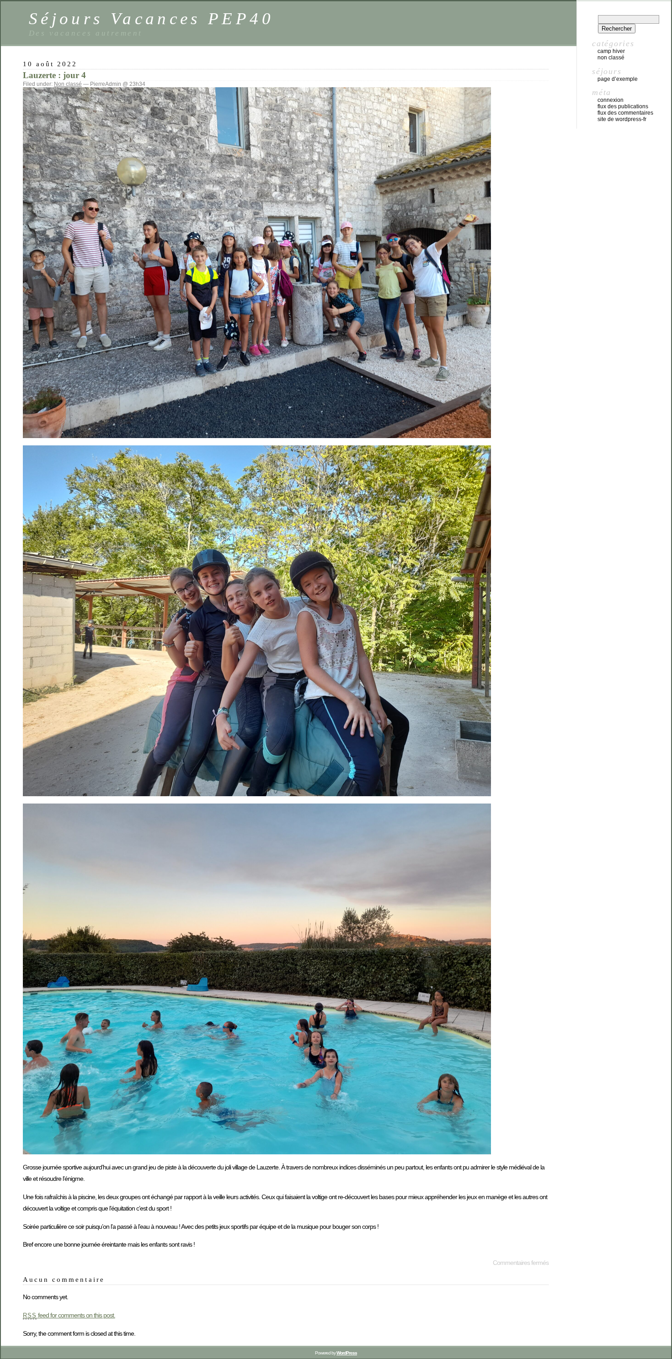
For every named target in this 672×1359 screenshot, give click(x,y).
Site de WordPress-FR (621, 119)
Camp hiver (611, 51)
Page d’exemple (617, 79)
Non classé (68, 84)
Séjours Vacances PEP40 (151, 18)
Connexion (610, 100)
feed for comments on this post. (69, 1315)
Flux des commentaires (625, 113)
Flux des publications (622, 106)
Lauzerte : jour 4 (54, 75)
